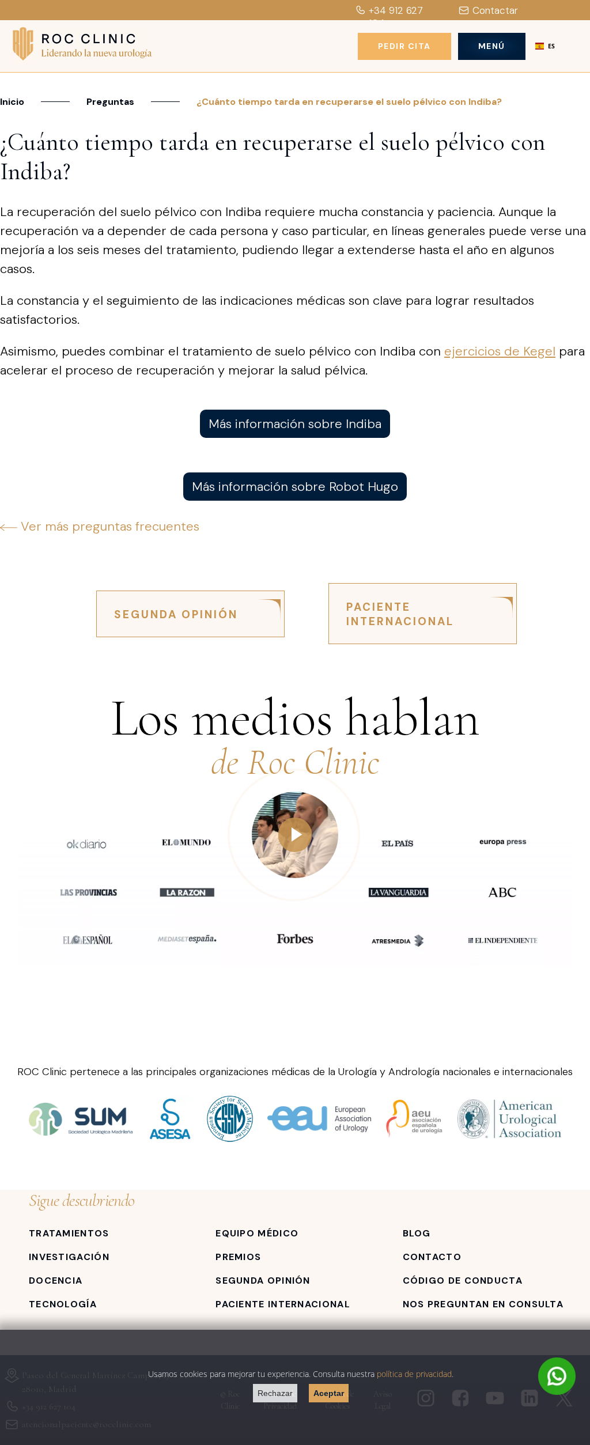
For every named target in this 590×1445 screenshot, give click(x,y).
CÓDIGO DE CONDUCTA (463, 1280)
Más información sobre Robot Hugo (295, 486)
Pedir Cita (404, 46)
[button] (545, 46)
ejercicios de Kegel (499, 351)
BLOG (417, 1233)
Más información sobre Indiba (295, 423)
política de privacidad (414, 1373)
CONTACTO (432, 1257)
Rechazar (275, 1393)
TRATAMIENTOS (69, 1233)
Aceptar (328, 1393)
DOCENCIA (55, 1280)
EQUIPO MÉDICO (256, 1233)
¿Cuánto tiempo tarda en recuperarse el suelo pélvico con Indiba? (349, 102)
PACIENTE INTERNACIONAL (400, 614)
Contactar (495, 10)
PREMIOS (238, 1257)
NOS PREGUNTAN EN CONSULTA (483, 1304)
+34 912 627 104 (396, 16)
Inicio (12, 102)
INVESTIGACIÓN (69, 1257)
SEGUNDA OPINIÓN (176, 614)
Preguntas (110, 102)
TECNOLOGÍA (63, 1304)
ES (551, 46)
